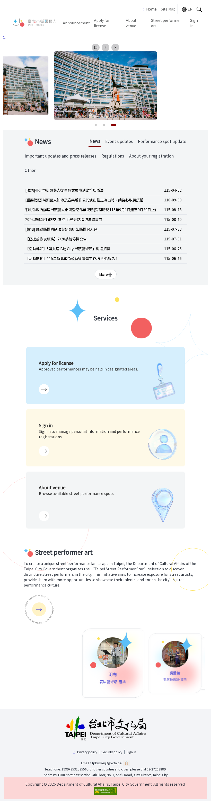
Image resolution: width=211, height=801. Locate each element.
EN (190, 9)
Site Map (168, 9)
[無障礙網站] (105, 791)
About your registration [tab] (151, 156)
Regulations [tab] (112, 156)
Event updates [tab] (119, 141)
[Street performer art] (39, 609)
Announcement (76, 22)
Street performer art (166, 23)
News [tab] (95, 141)
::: (143, 9)
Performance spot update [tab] (162, 141)
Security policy (111, 752)
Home (151, 9)
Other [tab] (30, 170)
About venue (131, 23)
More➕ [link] (105, 274)
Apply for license (102, 23)
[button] (96, 47)
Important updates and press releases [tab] (60, 156)
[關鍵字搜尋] (199, 9)
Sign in (194, 23)
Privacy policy (87, 752)
